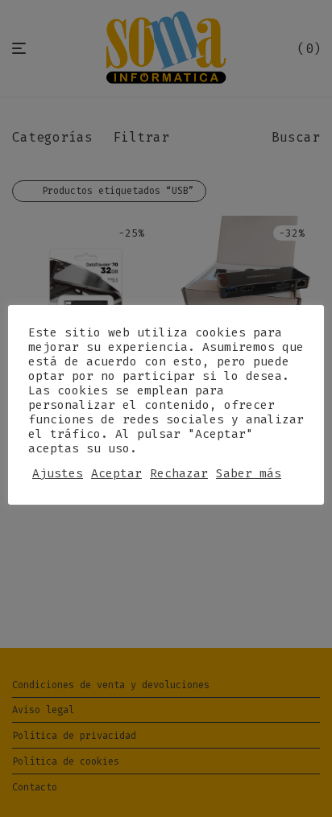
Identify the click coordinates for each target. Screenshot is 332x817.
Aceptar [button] (116, 473)
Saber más (248, 473)
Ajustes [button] (57, 473)
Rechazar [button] (179, 473)
